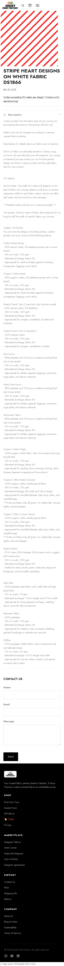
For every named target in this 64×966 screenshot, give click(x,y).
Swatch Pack (10, 808)
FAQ (6, 887)
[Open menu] (37, 5)
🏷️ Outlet (9, 819)
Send (11, 756)
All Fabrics (9, 813)
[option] (29, 37)
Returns (7, 899)
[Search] (23, 5)
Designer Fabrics (12, 842)
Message (8, 721)
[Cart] (30, 5)
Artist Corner (10, 847)
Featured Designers (13, 853)
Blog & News (10, 921)
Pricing (7, 825)
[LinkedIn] (18, 956)
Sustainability (10, 927)
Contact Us (9, 882)
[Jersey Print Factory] (10, 5)
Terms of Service (12, 933)
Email (6, 704)
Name (7, 687)
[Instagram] (6, 956)
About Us (8, 916)
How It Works (11, 859)
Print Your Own (11, 802)
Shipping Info (10, 893)
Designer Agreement (14, 865)
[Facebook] (12, 956)
